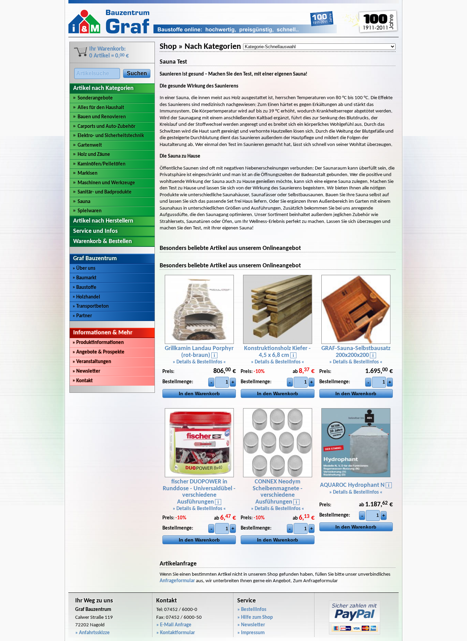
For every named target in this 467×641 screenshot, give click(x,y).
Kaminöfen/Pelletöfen (101, 164)
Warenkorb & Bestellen (102, 241)
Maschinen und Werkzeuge (106, 183)
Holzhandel (86, 297)
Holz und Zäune (94, 154)
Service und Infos (95, 231)
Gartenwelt (90, 145)
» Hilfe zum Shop (255, 617)
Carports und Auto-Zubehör (106, 126)
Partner (82, 316)
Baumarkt (84, 278)
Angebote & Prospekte (98, 352)
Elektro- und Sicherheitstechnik (111, 135)
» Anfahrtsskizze (92, 633)
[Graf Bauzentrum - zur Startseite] (202, 32)
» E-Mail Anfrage (173, 625)
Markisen (87, 173)
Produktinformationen (98, 342)
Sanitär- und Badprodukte (105, 192)
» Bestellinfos (251, 609)
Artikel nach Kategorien (103, 88)
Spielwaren (90, 211)
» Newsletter (251, 625)
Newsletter (86, 371)
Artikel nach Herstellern (103, 221)
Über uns (83, 268)
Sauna (84, 201)
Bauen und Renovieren (102, 117)
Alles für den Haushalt (101, 107)
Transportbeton (90, 306)
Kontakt (82, 381)
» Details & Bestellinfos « (199, 362)
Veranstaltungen (91, 361)
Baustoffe (84, 287)
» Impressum (251, 633)
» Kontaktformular (175, 633)
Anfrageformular (177, 581)
